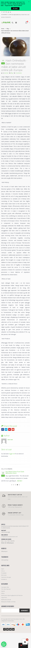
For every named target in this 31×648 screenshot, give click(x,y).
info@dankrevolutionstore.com (9, 536)
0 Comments (18, 73)
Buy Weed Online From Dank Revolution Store (15, 472)
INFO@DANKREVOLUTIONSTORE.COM (20, 14)
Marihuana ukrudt (6, 599)
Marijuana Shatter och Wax (8, 601)
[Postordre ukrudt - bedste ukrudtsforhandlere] (6, 23)
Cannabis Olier (5, 587)
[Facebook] (2, 12)
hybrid (3, 591)
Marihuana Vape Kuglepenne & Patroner (12, 595)
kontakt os (4, 579)
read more (19, 481)
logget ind (12, 454)
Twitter (6, 429)
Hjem (2, 569)
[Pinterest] (6, 12)
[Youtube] (8, 12)
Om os (3, 571)
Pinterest (9, 429)
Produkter (4, 573)
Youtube (10, 629)
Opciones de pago (6, 577)
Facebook (2, 429)
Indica (2, 593)
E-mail (13, 429)
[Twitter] (4, 12)
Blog (12, 73)
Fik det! (15, 9)
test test (6, 73)
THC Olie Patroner (6, 589)
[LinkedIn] (10, 12)
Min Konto (4, 575)
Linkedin (13, 629)
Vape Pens (4, 597)
